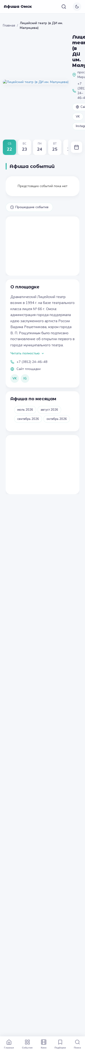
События (27, 1047)
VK (78, 116)
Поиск (77, 1047)
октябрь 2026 (57, 419)
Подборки (60, 1047)
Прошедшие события (31, 207)
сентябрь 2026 (28, 419)
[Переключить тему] (77, 6)
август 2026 (49, 410)
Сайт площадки (29, 369)
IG (25, 378)
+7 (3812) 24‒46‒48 (32, 362)
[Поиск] (64, 6)
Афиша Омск (18, 6)
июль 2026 (25, 410)
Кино (44, 1047)
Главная (9, 25)
